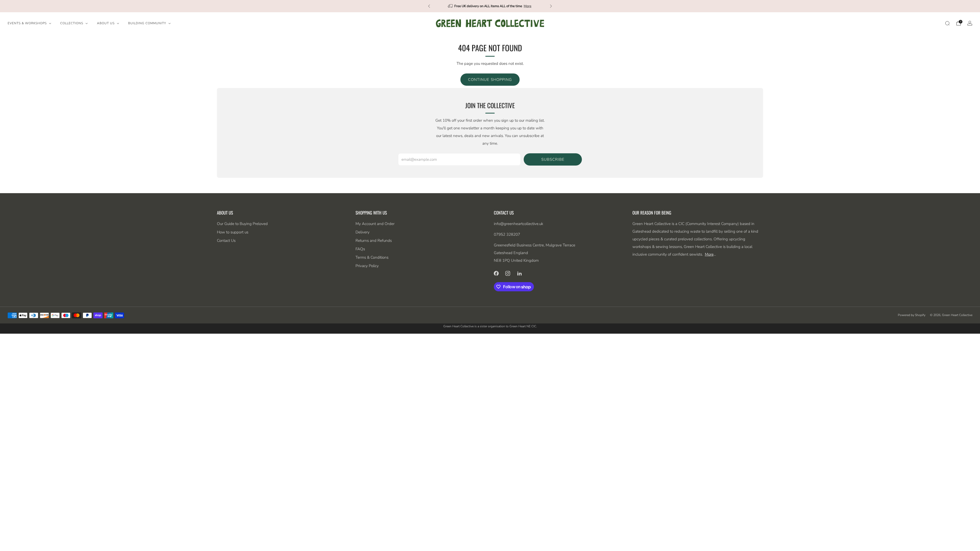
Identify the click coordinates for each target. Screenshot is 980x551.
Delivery (363, 232)
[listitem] (490, 6)
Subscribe (553, 159)
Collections (71, 23)
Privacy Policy (367, 265)
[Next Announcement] (551, 6)
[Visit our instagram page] (508, 273)
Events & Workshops (27, 23)
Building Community (147, 23)
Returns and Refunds (374, 240)
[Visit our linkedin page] (519, 273)
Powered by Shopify (911, 315)
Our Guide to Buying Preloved (242, 223)
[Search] (947, 23)
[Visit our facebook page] (496, 273)
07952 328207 (507, 234)
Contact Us (226, 240)
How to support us (232, 232)
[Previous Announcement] (429, 6)
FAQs (360, 249)
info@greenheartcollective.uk (518, 223)
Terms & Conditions (372, 257)
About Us (106, 23)
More (527, 6)
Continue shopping (490, 79)
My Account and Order (375, 223)
